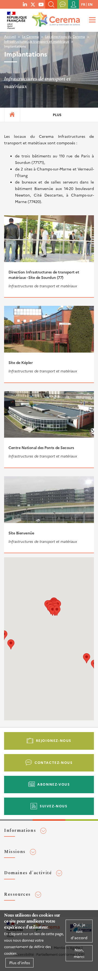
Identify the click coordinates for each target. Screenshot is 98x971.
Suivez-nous (54, 806)
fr (83, 4)
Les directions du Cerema (65, 36)
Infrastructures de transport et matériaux (36, 41)
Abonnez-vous (53, 784)
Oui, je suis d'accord (79, 931)
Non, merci (79, 953)
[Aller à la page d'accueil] (55, 18)
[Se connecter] (73, 4)
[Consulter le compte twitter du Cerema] (32, 4)
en (90, 4)
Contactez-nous (53, 762)
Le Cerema (30, 36)
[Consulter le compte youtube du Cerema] (41, 4)
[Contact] (62, 4)
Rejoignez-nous (53, 740)
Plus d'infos (19, 962)
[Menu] (91, 19)
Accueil (10, 36)
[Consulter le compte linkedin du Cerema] (25, 4)
